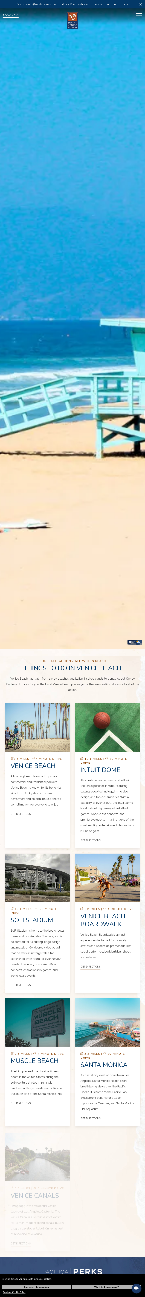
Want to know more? (106, 1287)
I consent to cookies (36, 1287)
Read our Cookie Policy (14, 1292)
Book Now (11, 15)
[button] (140, 4)
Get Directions (21, 814)
